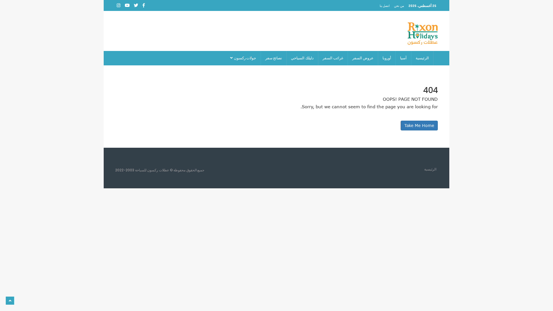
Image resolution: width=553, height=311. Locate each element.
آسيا (403, 58)
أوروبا (386, 58)
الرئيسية (422, 58)
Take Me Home (419, 125)
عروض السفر (363, 58)
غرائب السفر (333, 58)
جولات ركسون (244, 58)
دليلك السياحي (302, 58)
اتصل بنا (385, 5)
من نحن (399, 5)
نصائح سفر (273, 58)
